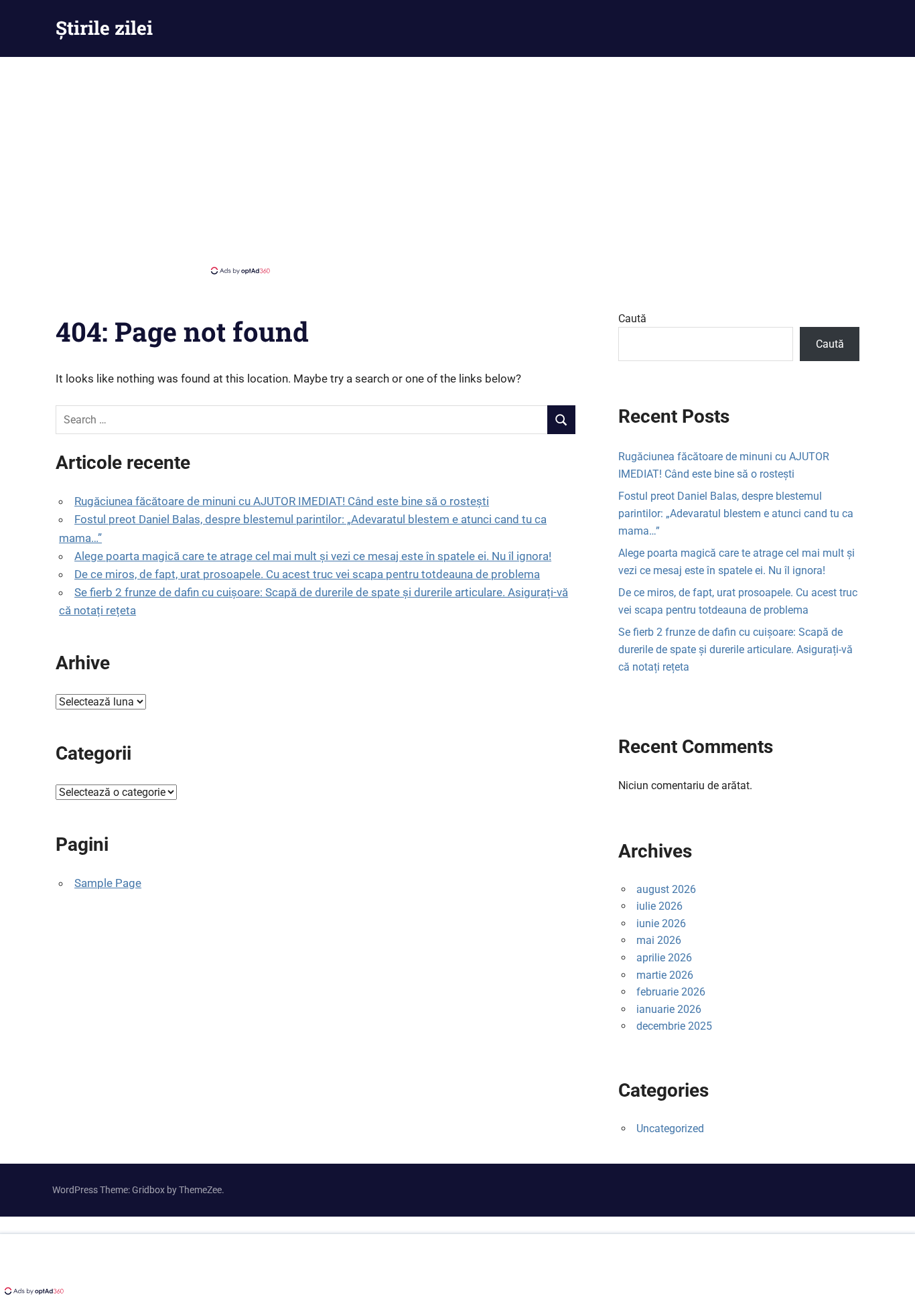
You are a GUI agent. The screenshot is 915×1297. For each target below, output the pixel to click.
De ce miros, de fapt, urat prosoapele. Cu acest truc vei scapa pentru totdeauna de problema (307, 574)
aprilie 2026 (664, 957)
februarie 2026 (670, 991)
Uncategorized (670, 1128)
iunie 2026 (661, 923)
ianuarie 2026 (668, 1009)
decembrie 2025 (674, 1026)
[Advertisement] (457, 164)
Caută (632, 318)
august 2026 (666, 889)
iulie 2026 (659, 906)
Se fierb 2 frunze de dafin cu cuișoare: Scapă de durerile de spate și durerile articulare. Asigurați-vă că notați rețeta (735, 649)
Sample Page (107, 883)
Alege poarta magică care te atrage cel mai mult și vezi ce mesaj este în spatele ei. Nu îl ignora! (312, 556)
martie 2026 (664, 975)
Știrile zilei (104, 27)
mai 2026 (658, 940)
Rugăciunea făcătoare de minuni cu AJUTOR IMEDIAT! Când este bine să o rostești (281, 501)
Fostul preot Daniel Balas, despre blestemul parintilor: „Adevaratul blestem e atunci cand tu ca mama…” (735, 513)
